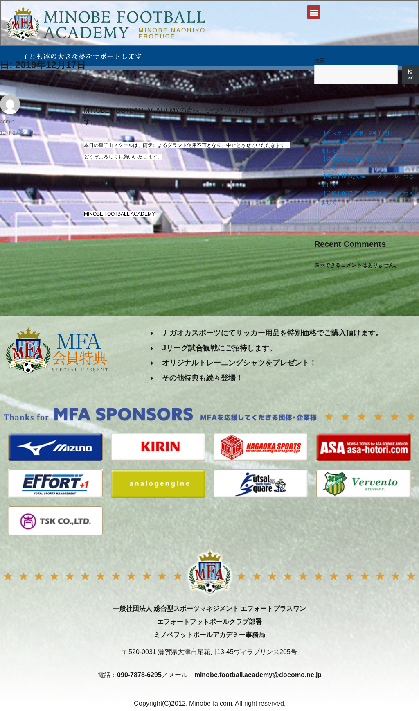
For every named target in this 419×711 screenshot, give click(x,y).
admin (7, 121)
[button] (313, 12)
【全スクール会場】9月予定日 (357, 133)
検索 (319, 60)
